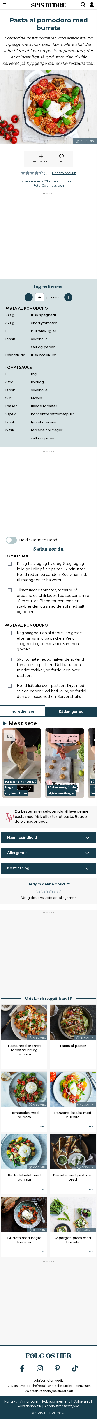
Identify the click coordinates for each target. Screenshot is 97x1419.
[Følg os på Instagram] (40, 1368)
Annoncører (29, 1401)
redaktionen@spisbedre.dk (52, 1391)
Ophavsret (81, 1401)
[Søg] (83, 4)
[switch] (11, 540)
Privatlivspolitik (29, 1406)
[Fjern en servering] (29, 297)
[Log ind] (92, 4)
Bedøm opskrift (64, 173)
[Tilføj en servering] (68, 297)
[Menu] (11, 5)
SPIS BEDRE (48, 4)
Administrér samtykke (61, 1406)
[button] (21, 763)
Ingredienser (23, 711)
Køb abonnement (56, 1401)
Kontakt (10, 1401)
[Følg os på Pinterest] (57, 1368)
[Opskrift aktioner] (42, 1064)
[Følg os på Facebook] (22, 1368)
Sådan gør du (71, 712)
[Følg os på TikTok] (75, 1368)
